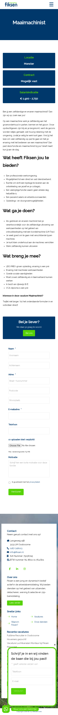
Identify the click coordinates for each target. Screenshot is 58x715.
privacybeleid (34, 482)
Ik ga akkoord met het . (26, 482)
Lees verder (14, 603)
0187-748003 (16, 548)
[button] (51, 4)
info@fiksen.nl (17, 552)
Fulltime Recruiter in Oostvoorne (23, 635)
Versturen (16, 491)
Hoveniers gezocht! (16, 639)
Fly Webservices (36, 711)
